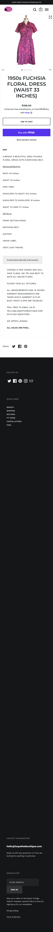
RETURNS (11, 414)
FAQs (9, 425)
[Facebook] (15, 381)
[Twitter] (9, 381)
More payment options (26, 140)
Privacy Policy (12, 911)
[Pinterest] (20, 381)
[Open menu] (47, 9)
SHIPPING (11, 411)
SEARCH (10, 407)
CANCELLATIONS (14, 421)
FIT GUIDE (11, 418)
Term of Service (13, 917)
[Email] (31, 381)
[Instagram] (25, 381)
